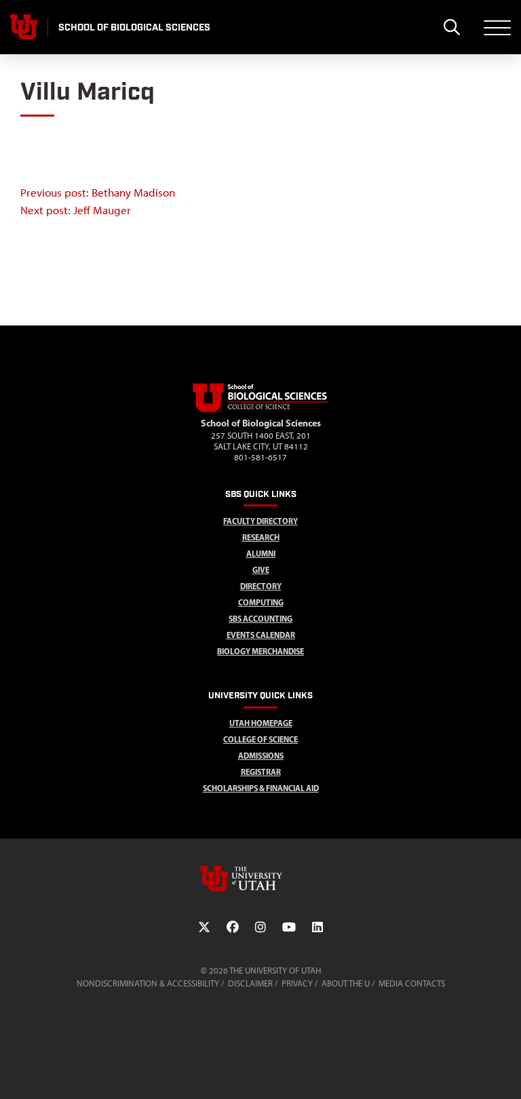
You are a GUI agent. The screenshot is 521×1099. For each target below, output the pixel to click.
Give (260, 570)
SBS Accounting (260, 619)
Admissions (261, 756)
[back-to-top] (504, 1072)
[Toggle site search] (451, 27)
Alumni (260, 553)
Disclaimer (250, 983)
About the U (346, 983)
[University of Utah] (260, 879)
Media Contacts (412, 983)
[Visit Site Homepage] (260, 410)
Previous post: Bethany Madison (97, 192)
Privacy (297, 983)
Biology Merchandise (260, 651)
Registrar (261, 772)
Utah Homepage (260, 723)
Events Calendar (261, 635)
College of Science (260, 739)
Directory (261, 586)
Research (260, 537)
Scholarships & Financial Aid (261, 788)
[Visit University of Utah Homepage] (23, 27)
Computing (261, 602)
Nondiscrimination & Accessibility (148, 983)
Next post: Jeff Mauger (75, 210)
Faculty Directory (260, 521)
